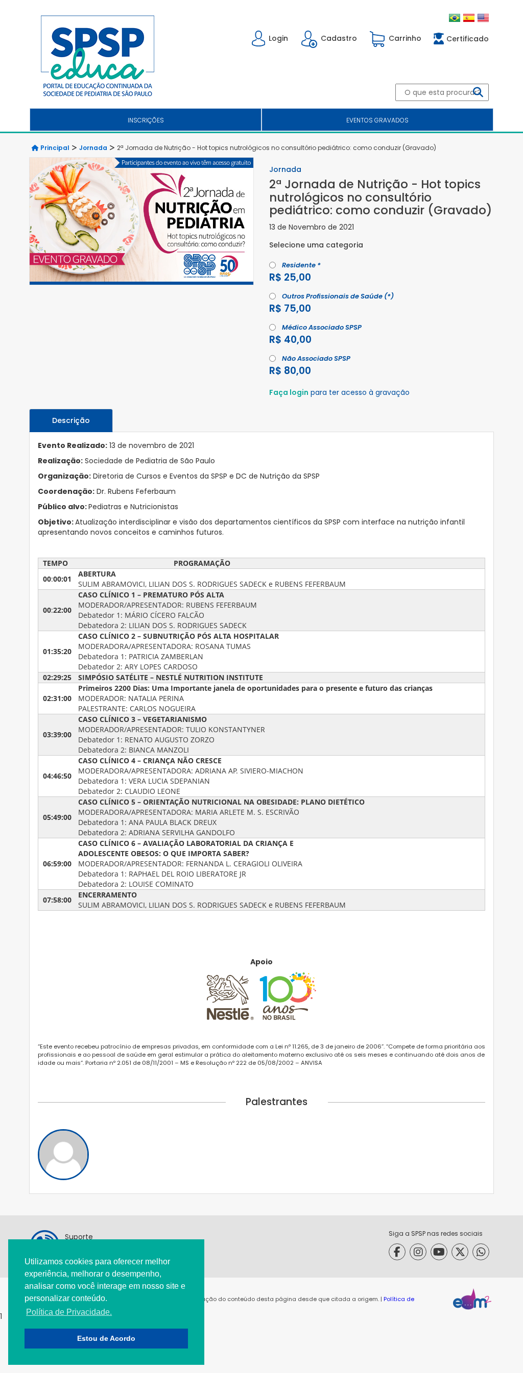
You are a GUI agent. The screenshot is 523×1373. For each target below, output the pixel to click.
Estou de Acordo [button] (106, 1338)
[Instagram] (418, 1251)
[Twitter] (459, 1251)
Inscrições (146, 120)
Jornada (93, 147)
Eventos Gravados (377, 120)
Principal (54, 147)
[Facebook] (397, 1251)
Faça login (288, 392)
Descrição (71, 420)
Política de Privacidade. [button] (69, 1312)
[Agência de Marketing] (472, 1299)
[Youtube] (439, 1251)
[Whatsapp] (480, 1251)
